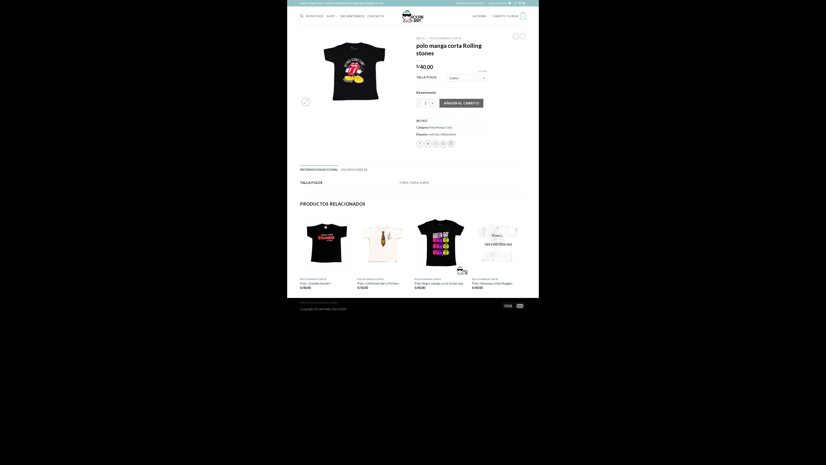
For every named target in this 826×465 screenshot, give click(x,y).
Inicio (420, 38)
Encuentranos (352, 16)
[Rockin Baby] (413, 16)
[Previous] (300, 254)
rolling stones (448, 134)
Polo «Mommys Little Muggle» (492, 283)
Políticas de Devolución (470, 3)
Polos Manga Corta (445, 38)
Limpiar (482, 71)
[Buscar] (301, 16)
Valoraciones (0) (354, 169)
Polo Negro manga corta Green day (439, 283)
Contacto (375, 16)
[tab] (319, 169)
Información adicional (319, 169)
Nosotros (314, 16)
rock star (434, 134)
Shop (330, 16)
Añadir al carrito (461, 103)
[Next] (524, 254)
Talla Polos (426, 77)
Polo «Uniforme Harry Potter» (378, 283)
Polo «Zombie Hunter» (315, 283)
